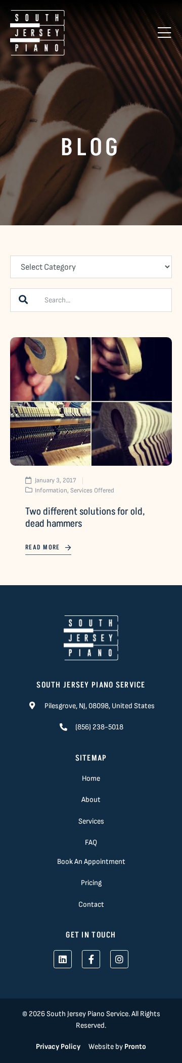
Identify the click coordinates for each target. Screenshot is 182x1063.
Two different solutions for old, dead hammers (85, 518)
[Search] (23, 300)
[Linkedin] (63, 959)
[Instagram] (119, 959)
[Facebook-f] (91, 959)
